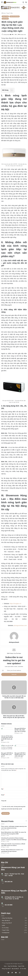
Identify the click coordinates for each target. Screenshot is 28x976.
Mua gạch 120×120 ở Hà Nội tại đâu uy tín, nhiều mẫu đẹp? (20, 754)
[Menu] (2, 3)
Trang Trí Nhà (9, 13)
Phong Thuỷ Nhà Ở (7, 923)
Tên (2, 789)
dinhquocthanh (7, 34)
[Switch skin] (23, 3)
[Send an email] (10, 34)
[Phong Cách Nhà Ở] (10, 2)
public (3, 925)
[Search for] (26, 3)
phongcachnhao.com (20, 625)
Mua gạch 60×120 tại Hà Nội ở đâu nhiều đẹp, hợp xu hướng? (20, 730)
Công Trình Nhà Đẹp (14, 16)
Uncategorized (5, 932)
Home (4, 13)
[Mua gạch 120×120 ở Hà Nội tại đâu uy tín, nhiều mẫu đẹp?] (21, 748)
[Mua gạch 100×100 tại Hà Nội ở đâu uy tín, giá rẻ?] (7, 748)
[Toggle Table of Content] (11, 90)
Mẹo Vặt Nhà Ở (6, 920)
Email (3, 794)
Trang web (3, 800)
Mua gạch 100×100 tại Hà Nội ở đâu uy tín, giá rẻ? (7, 754)
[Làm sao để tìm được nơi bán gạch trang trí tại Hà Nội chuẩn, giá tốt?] (7, 731)
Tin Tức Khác (5, 18)
